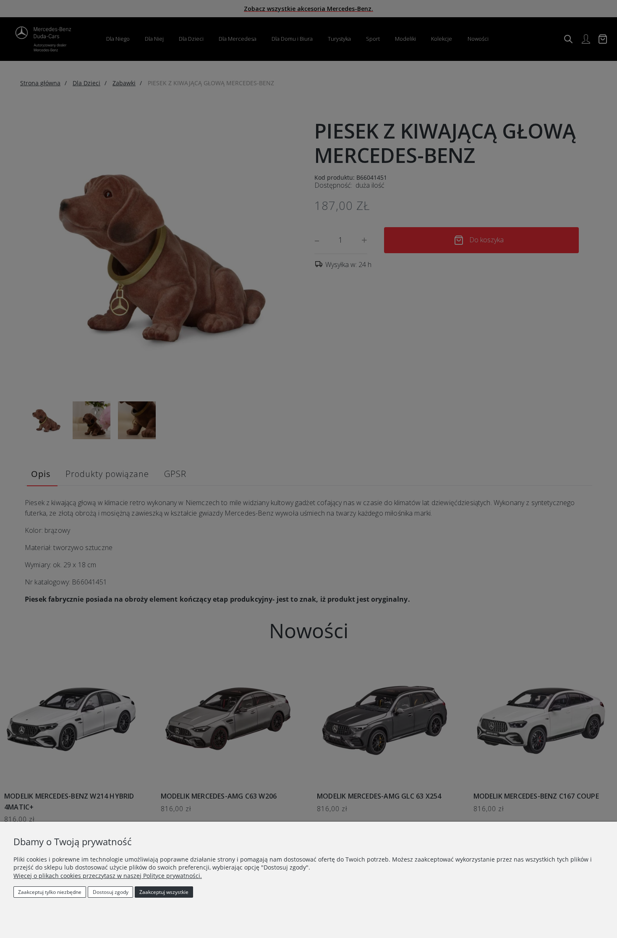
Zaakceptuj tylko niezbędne (49, 892)
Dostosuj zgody (110, 892)
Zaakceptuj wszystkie (163, 892)
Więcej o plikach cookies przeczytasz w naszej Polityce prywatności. (107, 876)
